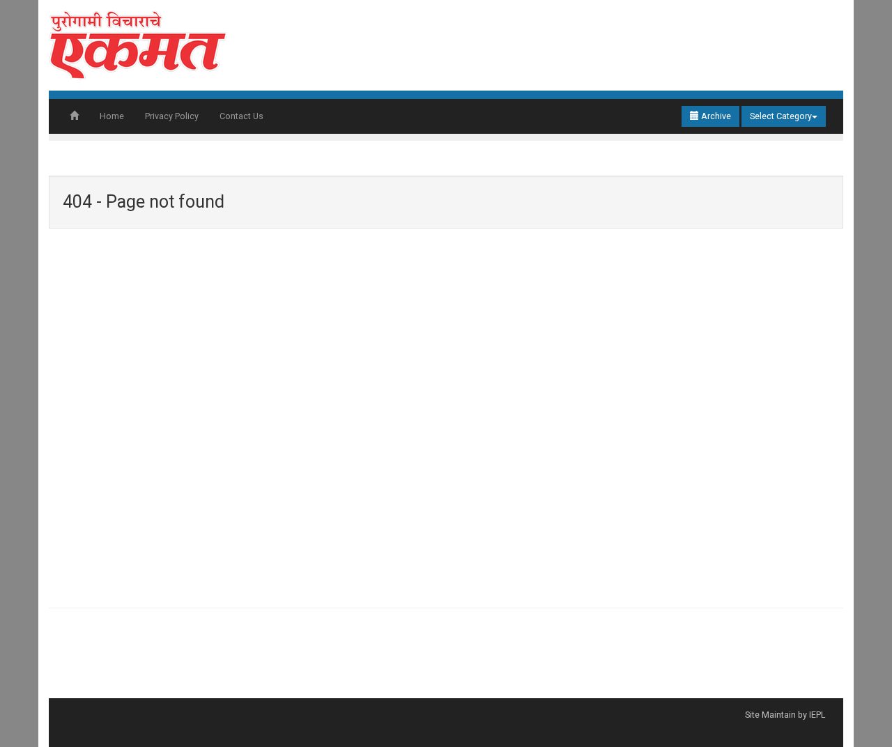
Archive (715, 116)
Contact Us (241, 116)
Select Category (781, 116)
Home (112, 116)
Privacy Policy (172, 116)
